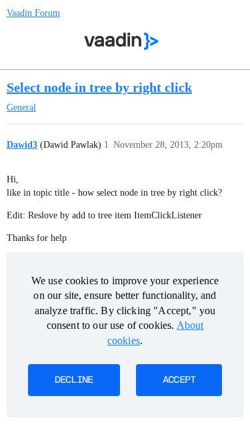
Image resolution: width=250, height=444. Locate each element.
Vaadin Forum (33, 13)
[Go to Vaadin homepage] (121, 41)
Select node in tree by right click (99, 87)
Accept (179, 380)
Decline (74, 380)
